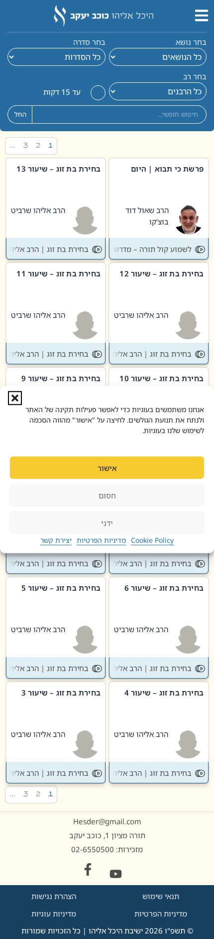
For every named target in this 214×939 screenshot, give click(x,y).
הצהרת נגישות (53, 896)
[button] (15, 398)
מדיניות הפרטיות (101, 540)
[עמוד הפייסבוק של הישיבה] (88, 869)
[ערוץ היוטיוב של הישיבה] (116, 874)
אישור (107, 468)
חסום (107, 495)
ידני (107, 523)
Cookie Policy (152, 540)
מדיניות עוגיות (53, 914)
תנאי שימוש (160, 896)
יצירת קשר (56, 540)
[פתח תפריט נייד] (201, 15)
